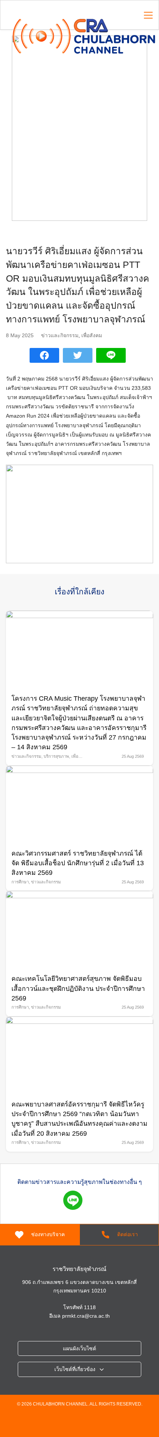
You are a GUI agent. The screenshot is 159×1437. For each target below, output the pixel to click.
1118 (90, 1307)
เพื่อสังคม (91, 335)
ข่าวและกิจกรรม (59, 335)
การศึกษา (20, 882)
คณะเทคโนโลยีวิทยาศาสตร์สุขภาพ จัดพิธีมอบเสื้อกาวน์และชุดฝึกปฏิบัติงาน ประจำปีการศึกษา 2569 (78, 988)
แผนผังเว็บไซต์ (79, 1348)
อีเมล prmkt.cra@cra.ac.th (79, 1316)
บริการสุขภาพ (56, 756)
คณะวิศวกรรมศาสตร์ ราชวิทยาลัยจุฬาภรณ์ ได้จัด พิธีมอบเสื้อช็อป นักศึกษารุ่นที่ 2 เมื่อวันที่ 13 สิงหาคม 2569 (77, 863)
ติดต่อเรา (127, 1234)
